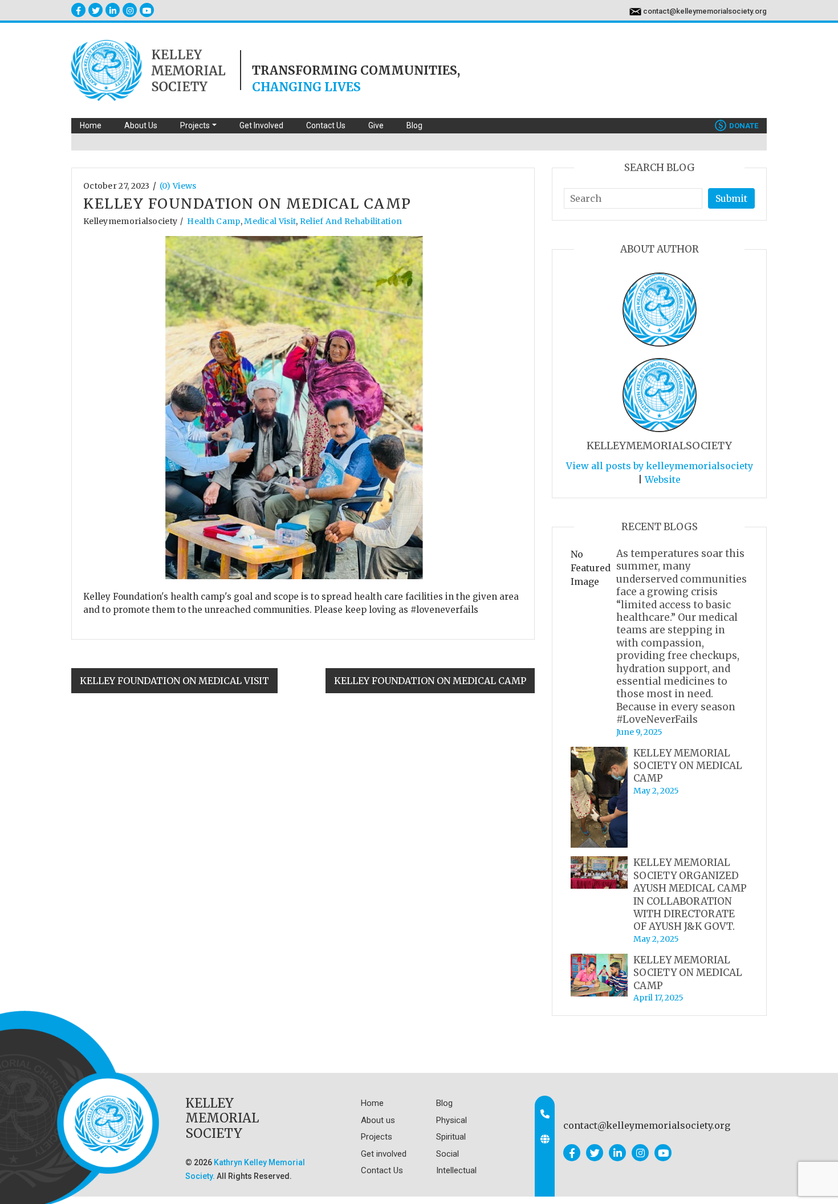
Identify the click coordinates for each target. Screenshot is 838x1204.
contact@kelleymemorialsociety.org (705, 11)
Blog (414, 125)
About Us (140, 125)
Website (663, 479)
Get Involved (261, 125)
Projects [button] (195, 125)
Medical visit (270, 221)
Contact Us (325, 125)
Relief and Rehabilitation (351, 221)
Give (376, 125)
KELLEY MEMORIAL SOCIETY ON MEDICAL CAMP (687, 766)
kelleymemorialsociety (130, 221)
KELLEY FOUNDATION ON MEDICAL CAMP (430, 680)
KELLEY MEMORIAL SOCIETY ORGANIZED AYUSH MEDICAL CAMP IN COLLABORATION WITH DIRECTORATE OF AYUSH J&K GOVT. (690, 894)
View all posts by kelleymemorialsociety (659, 465)
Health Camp (213, 221)
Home (90, 125)
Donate (738, 125)
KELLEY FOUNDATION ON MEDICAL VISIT (174, 680)
